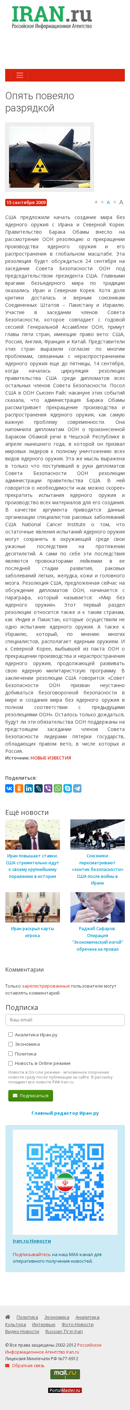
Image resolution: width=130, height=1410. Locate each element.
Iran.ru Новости (32, 1241)
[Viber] (48, 788)
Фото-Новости (78, 1324)
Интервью (43, 1324)
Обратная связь (28, 1366)
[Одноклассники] (19, 788)
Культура (15, 1324)
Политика (25, 1054)
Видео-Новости (22, 1331)
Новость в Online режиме (42, 1063)
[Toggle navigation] (19, 75)
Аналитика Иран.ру (36, 1034)
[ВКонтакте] (9, 788)
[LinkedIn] (29, 788)
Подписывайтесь (32, 1254)
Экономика (27, 1044)
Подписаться (34, 1095)
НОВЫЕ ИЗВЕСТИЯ (51, 758)
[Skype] (67, 788)
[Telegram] (77, 788)
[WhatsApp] (58, 788)
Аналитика (87, 1317)
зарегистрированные (46, 986)
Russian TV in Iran (64, 1331)
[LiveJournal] (38, 788)
